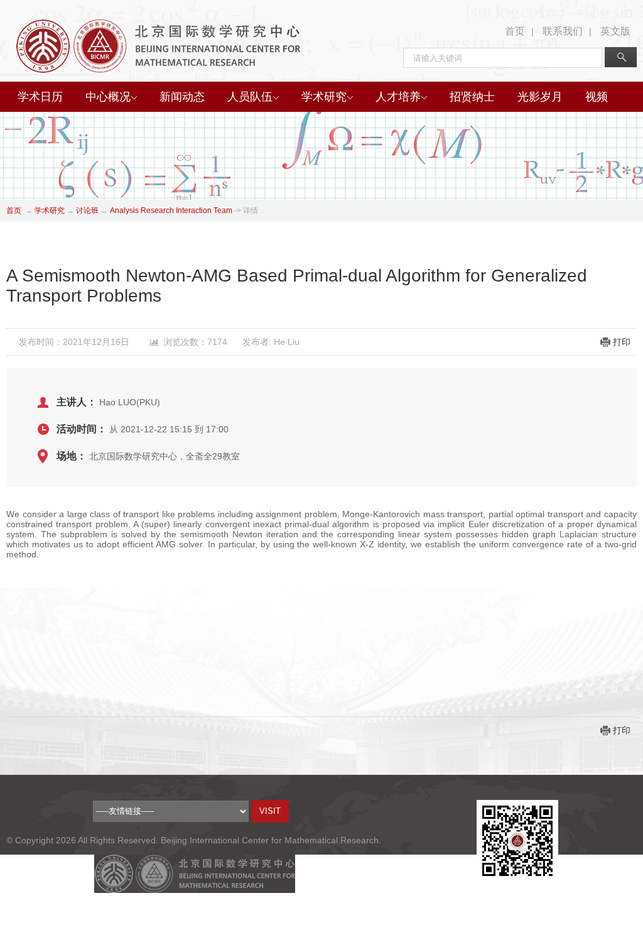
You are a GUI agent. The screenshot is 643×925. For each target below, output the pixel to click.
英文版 (615, 31)
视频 (596, 96)
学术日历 (40, 96)
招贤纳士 (472, 96)
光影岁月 (540, 96)
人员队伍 (250, 96)
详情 (250, 210)
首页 (515, 31)
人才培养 (398, 96)
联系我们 (563, 31)
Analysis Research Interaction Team (171, 210)
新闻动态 (182, 96)
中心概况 (108, 96)
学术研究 (324, 96)
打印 (621, 342)
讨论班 (87, 210)
